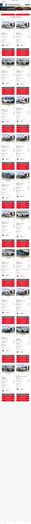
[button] (14, 30)
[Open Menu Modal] (1, 2)
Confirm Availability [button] (8, 89)
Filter (23, 14)
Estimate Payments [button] (8, 91)
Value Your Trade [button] (8, 93)
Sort (8, 14)
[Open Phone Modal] (25, 2)
